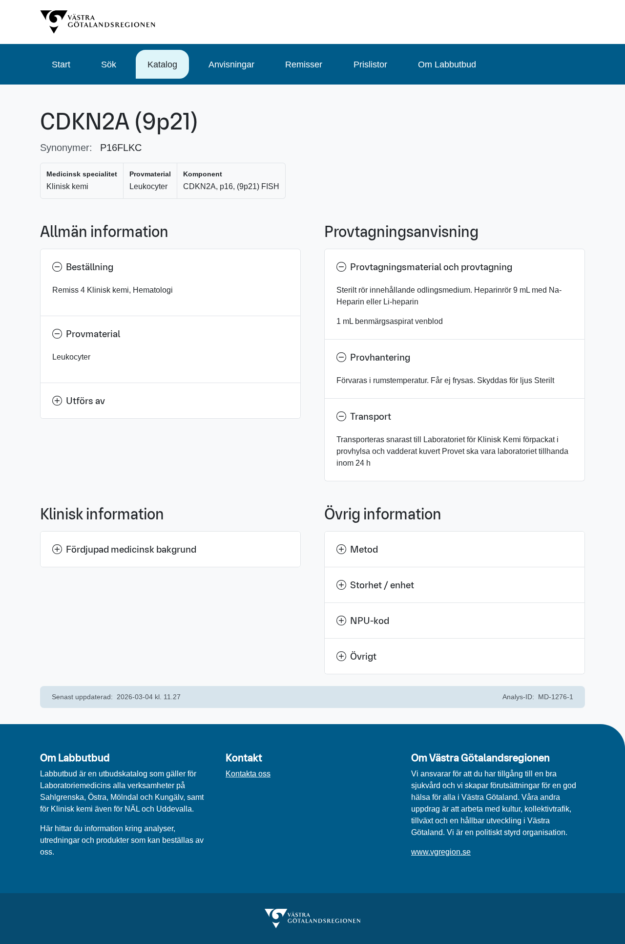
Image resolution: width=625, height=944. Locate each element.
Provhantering (380, 357)
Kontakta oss (248, 774)
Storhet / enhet (382, 585)
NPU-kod (369, 620)
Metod (364, 549)
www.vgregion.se (441, 852)
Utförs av (85, 401)
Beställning (89, 267)
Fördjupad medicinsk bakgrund (131, 549)
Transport (370, 416)
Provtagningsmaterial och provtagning (431, 267)
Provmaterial (93, 334)
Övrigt (363, 656)
